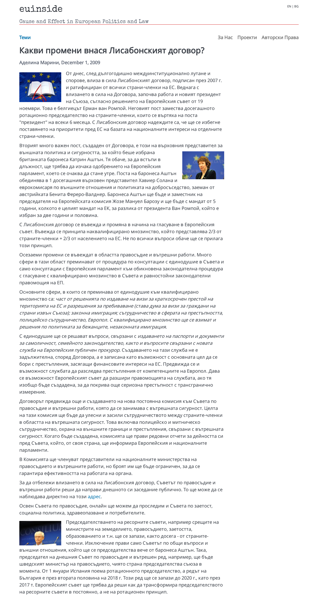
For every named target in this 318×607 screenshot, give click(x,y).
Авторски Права (280, 37)
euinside (41, 9)
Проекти (247, 37)
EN (289, 6)
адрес (94, 496)
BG (296, 6)
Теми (25, 37)
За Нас (225, 37)
